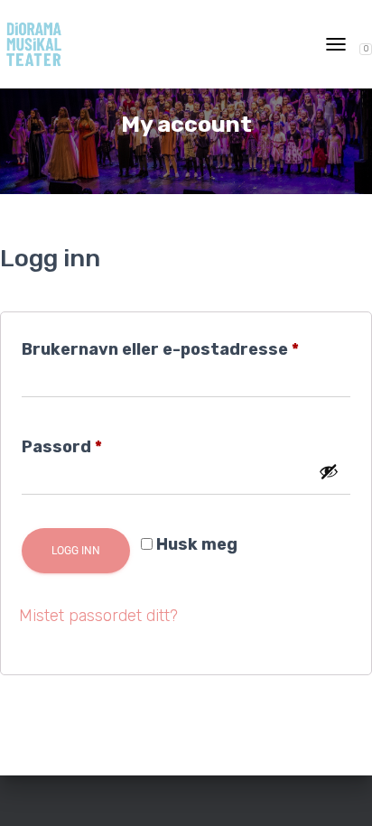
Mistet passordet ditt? (98, 616)
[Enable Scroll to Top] (336, 789)
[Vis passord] (329, 471)
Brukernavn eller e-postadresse (186, 346)
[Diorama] (40, 44)
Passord (96, 444)
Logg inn (75, 550)
